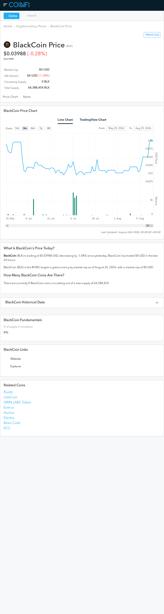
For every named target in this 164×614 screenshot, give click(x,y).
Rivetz (8, 392)
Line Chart (65, 119)
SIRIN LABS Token (17, 402)
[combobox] (42, 15)
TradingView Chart (93, 119)
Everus (9, 407)
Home (8, 26)
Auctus (9, 413)
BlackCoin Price (61, 26)
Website (15, 359)
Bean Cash (12, 423)
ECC (7, 428)
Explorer (15, 366)
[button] (82, 303)
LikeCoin (10, 397)
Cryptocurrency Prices (31, 26)
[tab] (10, 97)
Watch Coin (152, 35)
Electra (9, 418)
